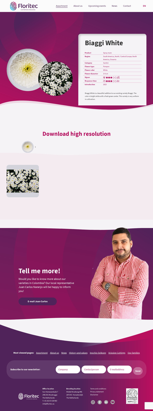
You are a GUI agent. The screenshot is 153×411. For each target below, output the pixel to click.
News (114, 5)
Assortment (62, 5)
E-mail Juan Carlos (38, 301)
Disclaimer (94, 395)
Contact (127, 5)
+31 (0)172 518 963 (50, 401)
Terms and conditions (98, 389)
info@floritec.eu (48, 404)
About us (78, 5)
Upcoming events (97, 5)
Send (137, 371)
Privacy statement (97, 392)
